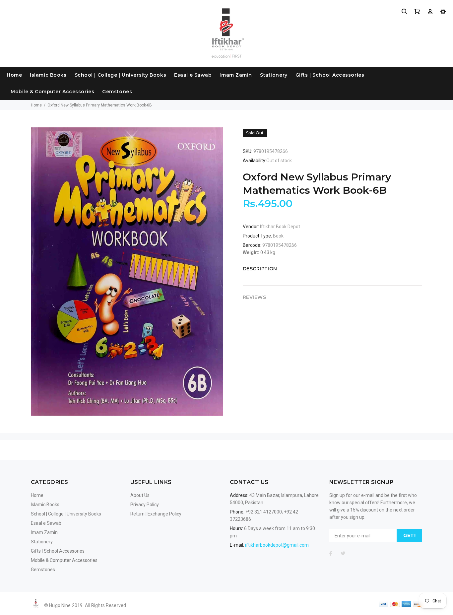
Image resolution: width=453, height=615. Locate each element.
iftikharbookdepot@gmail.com (277, 545)
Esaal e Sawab (193, 75)
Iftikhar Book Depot (280, 226)
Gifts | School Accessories (329, 75)
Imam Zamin (236, 75)
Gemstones (117, 92)
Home (14, 75)
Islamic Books (48, 75)
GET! (409, 535)
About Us (140, 495)
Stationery (274, 75)
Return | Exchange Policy (155, 513)
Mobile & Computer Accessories (52, 92)
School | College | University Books (120, 75)
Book (278, 236)
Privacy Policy (144, 504)
